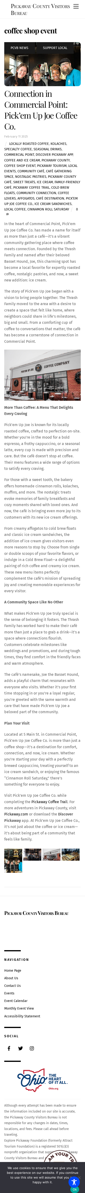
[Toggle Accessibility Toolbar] (74, 1182)
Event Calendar (16, 1001)
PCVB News (19, 48)
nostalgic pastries (30, 177)
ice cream (45, 182)
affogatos (25, 198)
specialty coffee (18, 149)
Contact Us (12, 986)
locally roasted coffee (29, 144)
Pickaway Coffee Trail (31, 188)
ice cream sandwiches (53, 204)
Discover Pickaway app (54, 155)
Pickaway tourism (52, 166)
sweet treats (24, 182)
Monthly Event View (19, 1008)
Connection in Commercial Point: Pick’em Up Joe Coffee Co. (40, 109)
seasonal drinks (48, 149)
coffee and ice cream (22, 160)
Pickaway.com (16, 814)
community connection (36, 193)
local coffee (15, 209)
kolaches (58, 144)
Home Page (12, 971)
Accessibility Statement (22, 1016)
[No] (79, 1177)
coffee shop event (19, 166)
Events (9, 993)
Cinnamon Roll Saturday (48, 209)
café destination (50, 198)
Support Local (55, 48)
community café (30, 171)
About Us (11, 978)
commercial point (19, 155)
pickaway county (56, 160)
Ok (75, 1189)
